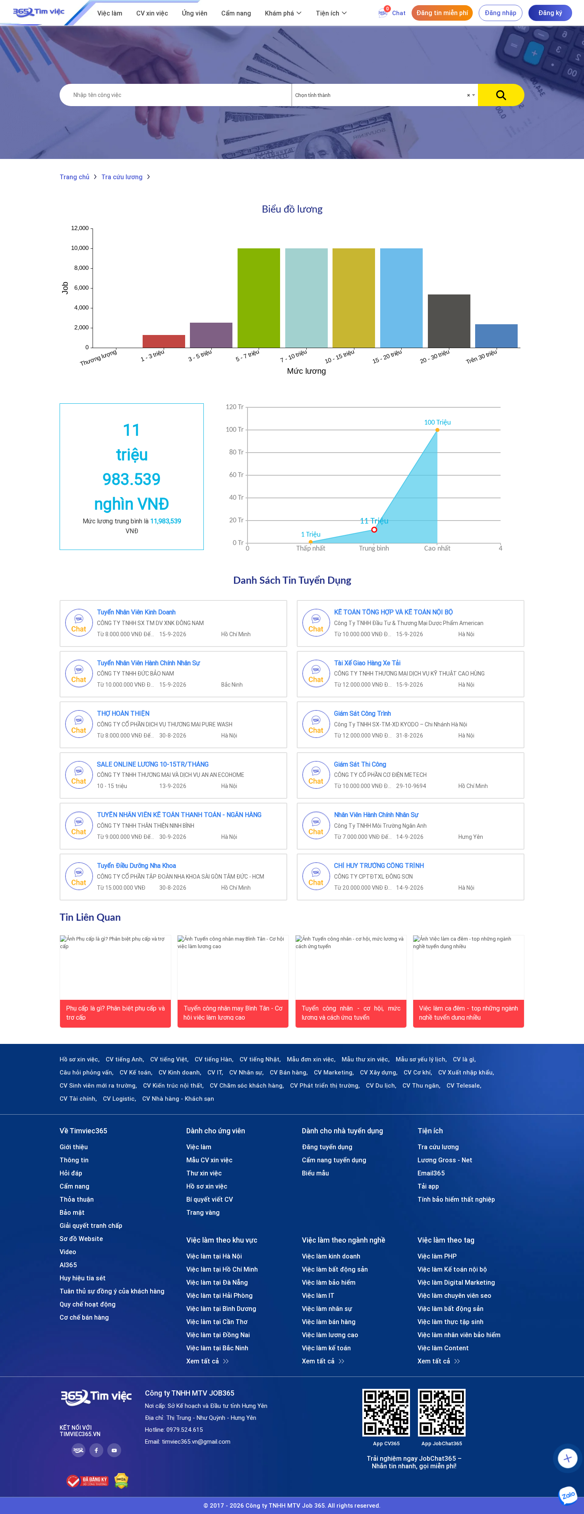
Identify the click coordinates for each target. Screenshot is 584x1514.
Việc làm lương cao (330, 1334)
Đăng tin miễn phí (442, 13)
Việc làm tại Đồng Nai (218, 1334)
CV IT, (215, 1072)
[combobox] (385, 95)
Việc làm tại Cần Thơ (217, 1321)
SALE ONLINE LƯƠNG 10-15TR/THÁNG (153, 764)
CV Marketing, (334, 1072)
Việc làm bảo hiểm (329, 1282)
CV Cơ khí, (418, 1072)
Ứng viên (194, 13)
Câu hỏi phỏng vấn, (87, 1072)
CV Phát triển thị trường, (325, 1085)
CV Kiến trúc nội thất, (173, 1085)
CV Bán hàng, (289, 1072)
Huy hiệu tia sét (83, 1278)
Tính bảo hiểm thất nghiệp (456, 1199)
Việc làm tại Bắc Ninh (217, 1347)
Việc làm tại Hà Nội (214, 1256)
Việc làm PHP (437, 1256)
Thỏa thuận (77, 1199)
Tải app (428, 1186)
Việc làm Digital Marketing (456, 1282)
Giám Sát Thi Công (360, 764)
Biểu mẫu (315, 1173)
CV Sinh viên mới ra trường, (98, 1085)
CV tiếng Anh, (125, 1059)
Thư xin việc (204, 1173)
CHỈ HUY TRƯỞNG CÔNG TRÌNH (379, 865)
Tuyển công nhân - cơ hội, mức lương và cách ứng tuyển (351, 1012)
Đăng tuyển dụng (327, 1146)
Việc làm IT (318, 1295)
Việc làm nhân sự (327, 1308)
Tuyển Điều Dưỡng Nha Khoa (136, 865)
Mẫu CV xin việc (209, 1160)
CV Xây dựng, (379, 1072)
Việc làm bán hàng (329, 1321)
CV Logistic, (119, 1098)
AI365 (68, 1264)
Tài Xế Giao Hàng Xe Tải (367, 663)
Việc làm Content (443, 1347)
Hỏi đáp (71, 1173)
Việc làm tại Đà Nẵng (217, 1282)
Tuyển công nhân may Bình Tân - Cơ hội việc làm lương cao (233, 1012)
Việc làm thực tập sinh (450, 1321)
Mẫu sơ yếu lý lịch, (421, 1059)
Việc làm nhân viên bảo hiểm (459, 1334)
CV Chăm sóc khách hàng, (247, 1085)
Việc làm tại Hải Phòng (219, 1295)
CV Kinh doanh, (180, 1072)
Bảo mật (72, 1212)
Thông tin (74, 1160)
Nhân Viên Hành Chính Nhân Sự (376, 815)
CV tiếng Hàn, (214, 1059)
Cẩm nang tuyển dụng (334, 1160)
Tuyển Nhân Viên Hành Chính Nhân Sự (148, 663)
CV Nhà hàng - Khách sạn (178, 1098)
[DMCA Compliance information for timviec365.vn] (121, 1481)
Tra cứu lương (438, 1146)
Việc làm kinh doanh (331, 1256)
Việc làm (109, 13)
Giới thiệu (74, 1146)
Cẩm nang (236, 13)
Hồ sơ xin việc (206, 1186)
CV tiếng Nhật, (260, 1059)
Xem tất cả (202, 1361)
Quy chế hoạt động (88, 1304)
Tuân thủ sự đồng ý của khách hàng (112, 1291)
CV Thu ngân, (421, 1085)
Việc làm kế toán (326, 1347)
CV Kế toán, (136, 1072)
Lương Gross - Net (445, 1160)
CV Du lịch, (381, 1085)
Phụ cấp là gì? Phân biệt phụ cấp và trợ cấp (115, 1012)
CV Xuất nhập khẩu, (466, 1072)
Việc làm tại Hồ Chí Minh (222, 1269)
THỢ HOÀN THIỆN (123, 713)
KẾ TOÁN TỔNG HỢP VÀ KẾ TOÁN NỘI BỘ (393, 612)
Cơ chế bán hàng (84, 1317)
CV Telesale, (464, 1085)
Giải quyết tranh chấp (91, 1225)
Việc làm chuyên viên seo (454, 1295)
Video (68, 1251)
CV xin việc (152, 13)
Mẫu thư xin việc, (366, 1059)
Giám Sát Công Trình (362, 713)
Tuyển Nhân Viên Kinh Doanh (136, 612)
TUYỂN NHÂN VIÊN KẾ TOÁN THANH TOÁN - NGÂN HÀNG (179, 815)
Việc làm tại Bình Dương (221, 1308)
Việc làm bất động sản (335, 1269)
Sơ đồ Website (81, 1238)
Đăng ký (550, 13)
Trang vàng (203, 1212)
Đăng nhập (500, 13)
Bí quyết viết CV (209, 1199)
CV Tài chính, (78, 1098)
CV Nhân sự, (246, 1072)
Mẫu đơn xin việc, (311, 1059)
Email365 (431, 1173)
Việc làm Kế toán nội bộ (452, 1269)
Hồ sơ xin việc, (80, 1059)
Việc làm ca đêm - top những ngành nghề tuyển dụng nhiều (468, 1012)
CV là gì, (464, 1059)
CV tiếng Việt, (169, 1059)
